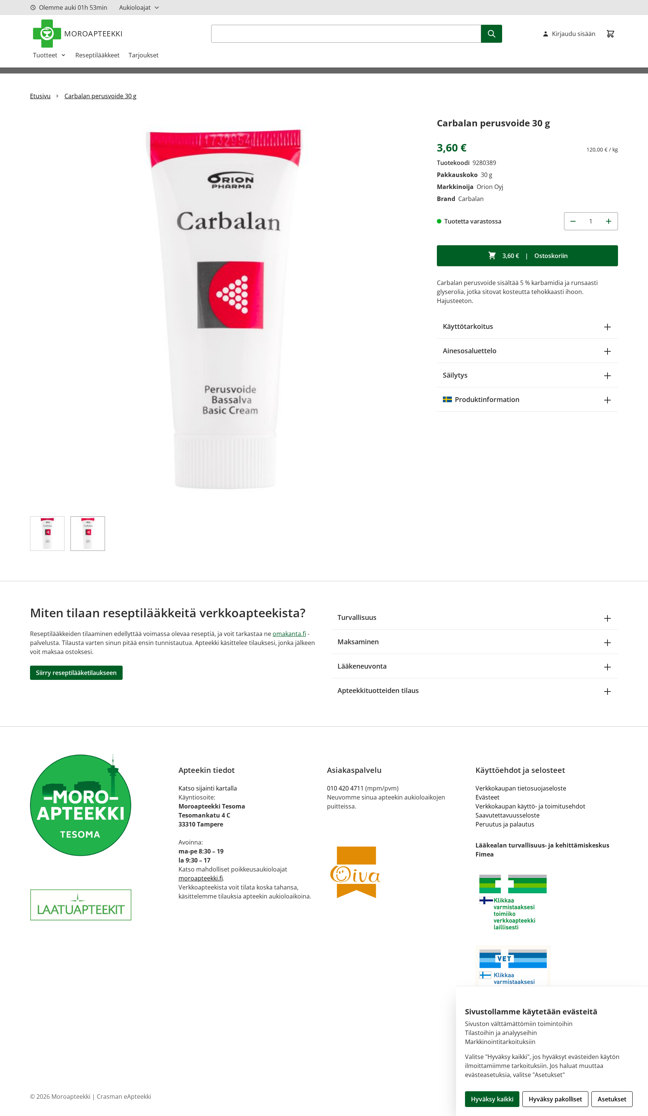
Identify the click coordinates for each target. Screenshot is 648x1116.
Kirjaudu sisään (574, 34)
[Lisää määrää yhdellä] (609, 221)
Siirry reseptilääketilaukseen (76, 673)
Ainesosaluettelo (469, 350)
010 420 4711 (345, 788)
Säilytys (455, 375)
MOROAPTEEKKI (93, 33)
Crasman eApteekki (124, 1096)
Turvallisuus (357, 617)
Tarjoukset (144, 55)
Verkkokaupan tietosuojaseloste (521, 788)
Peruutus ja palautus (505, 824)
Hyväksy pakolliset (555, 1099)
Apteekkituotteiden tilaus (378, 690)
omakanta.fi (289, 634)
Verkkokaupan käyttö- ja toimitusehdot (530, 806)
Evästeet (488, 797)
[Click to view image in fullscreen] (226, 311)
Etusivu (40, 96)
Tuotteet (45, 55)
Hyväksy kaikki (492, 1099)
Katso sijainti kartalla (207, 788)
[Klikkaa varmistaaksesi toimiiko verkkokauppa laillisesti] (547, 902)
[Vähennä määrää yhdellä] (573, 221)
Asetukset (612, 1099)
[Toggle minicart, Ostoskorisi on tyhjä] (610, 34)
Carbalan (471, 199)
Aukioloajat (135, 7)
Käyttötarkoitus (468, 326)
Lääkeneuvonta (362, 666)
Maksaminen (358, 641)
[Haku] (491, 34)
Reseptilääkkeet (97, 55)
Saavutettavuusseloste (508, 815)
